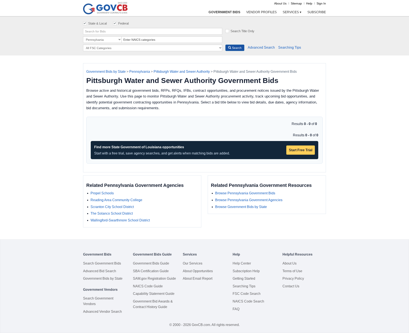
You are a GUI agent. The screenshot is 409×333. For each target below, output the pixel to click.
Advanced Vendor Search (102, 311)
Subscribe (316, 12)
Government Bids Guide (151, 263)
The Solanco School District (112, 213)
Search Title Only (242, 31)
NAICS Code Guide (148, 286)
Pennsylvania (139, 71)
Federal (123, 23)
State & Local (97, 23)
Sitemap (296, 3)
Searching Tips (289, 47)
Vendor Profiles (261, 12)
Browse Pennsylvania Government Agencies (248, 200)
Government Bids (224, 12)
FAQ (236, 309)
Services (292, 12)
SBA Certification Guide (151, 271)
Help (309, 3)
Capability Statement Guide (153, 293)
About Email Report (197, 278)
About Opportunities (198, 271)
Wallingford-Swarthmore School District (120, 220)
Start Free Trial (300, 150)
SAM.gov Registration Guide (154, 278)
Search (236, 47)
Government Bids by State (106, 71)
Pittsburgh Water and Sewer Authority (182, 71)
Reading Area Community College (116, 200)
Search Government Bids (102, 263)
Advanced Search (261, 47)
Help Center (242, 263)
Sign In (321, 3)
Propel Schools (102, 193)
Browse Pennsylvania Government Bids (245, 193)
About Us (280, 3)
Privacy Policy (293, 278)
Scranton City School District (112, 207)
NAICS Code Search (248, 301)
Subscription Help (246, 271)
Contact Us (290, 286)
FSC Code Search (247, 293)
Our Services (192, 263)
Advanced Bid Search (99, 271)
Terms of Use (292, 271)
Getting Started (244, 278)
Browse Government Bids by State (241, 207)
